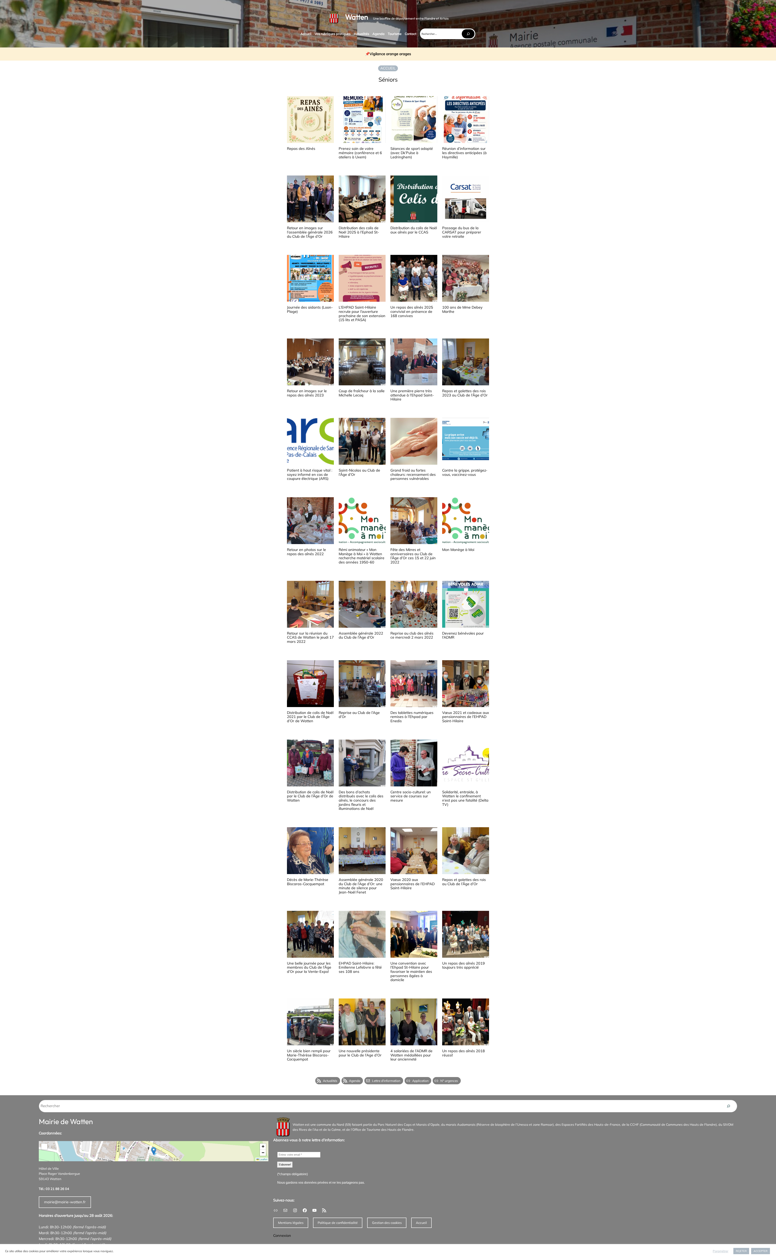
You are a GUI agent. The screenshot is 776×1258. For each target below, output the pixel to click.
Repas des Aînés (301, 149)
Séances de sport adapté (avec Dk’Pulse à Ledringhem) (411, 153)
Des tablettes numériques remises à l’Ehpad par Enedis (411, 717)
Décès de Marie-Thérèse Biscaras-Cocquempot (307, 882)
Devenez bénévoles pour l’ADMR (463, 635)
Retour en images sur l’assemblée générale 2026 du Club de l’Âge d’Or (310, 232)
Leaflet (263, 1159)
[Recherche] (728, 1106)
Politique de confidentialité (338, 1223)
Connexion (282, 1235)
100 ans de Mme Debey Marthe (462, 309)
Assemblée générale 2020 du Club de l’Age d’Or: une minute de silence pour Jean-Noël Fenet (361, 886)
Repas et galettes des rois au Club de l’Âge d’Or (464, 882)
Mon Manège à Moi (458, 550)
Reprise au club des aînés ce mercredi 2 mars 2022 (411, 635)
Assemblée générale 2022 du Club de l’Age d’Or (361, 635)
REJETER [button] (741, 1251)
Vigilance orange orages (390, 54)
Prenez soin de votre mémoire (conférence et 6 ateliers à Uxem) (360, 153)
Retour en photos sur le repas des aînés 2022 (306, 552)
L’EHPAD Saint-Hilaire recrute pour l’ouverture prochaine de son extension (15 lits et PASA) (362, 313)
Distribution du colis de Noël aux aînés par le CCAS (413, 230)
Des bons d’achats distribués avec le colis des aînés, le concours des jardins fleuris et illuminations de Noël (361, 800)
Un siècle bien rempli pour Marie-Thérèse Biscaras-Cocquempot (309, 1055)
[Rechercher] (468, 33)
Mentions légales (291, 1223)
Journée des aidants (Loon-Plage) (310, 309)
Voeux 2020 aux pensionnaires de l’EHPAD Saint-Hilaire (412, 884)
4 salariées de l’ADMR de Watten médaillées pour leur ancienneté (411, 1055)
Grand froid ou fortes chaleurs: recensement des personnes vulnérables (413, 474)
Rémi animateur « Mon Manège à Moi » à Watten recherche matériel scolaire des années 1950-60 (361, 556)
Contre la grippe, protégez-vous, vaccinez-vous (464, 472)
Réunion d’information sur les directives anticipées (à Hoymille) (464, 153)
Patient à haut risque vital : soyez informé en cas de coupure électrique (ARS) (309, 474)
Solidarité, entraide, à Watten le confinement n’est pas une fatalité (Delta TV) (465, 798)
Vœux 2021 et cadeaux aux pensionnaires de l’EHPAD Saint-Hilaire (465, 717)
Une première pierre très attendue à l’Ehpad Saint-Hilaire (412, 395)
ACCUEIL (388, 68)
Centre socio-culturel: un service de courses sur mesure (410, 796)
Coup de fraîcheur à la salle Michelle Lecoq (362, 393)
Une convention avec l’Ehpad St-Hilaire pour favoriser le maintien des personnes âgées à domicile (411, 971)
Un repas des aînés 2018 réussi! (463, 1053)
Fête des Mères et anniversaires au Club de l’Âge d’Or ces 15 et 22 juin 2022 (413, 556)
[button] (153, 1151)
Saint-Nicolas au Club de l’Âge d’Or (359, 472)
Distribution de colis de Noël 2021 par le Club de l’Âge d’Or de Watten (310, 717)
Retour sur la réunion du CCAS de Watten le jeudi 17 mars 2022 (310, 637)
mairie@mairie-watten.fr (65, 1202)
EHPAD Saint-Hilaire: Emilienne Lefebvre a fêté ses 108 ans (360, 967)
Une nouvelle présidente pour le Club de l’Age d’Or (360, 1053)
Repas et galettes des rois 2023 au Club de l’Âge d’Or (465, 393)
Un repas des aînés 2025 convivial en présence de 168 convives (411, 311)
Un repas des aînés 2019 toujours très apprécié (463, 965)
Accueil (421, 1223)
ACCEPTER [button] (761, 1251)
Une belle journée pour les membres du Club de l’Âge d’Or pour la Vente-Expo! (309, 967)
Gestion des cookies (387, 1223)
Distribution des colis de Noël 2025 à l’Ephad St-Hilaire (359, 232)
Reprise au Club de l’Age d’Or (359, 715)
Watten (356, 16)
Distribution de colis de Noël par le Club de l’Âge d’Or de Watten (310, 796)
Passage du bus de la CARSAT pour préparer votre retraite (461, 232)
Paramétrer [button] (720, 1251)
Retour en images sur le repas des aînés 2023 (307, 393)
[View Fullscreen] (44, 1146)
